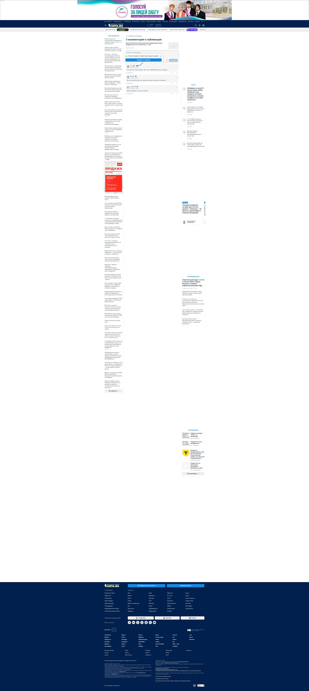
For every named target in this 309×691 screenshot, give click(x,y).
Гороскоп (165, 21)
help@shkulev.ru (115, 673)
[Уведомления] (199, 25)
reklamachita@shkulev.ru (183, 661)
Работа (169, 606)
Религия (169, 611)
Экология (188, 603)
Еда (129, 606)
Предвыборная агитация (112, 608)
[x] (150, 622)
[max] (146, 622)
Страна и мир (189, 601)
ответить (130, 72)
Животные (131, 608)
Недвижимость (117, 21)
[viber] (142, 622)
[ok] (137, 622)
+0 (172, 83)
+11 (172, 93)
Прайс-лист (108, 595)
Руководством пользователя (162, 668)
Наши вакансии (109, 603)
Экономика (188, 606)
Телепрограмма (151, 21)
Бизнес (130, 595)
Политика (170, 601)
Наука (150, 606)
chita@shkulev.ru (122, 671)
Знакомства (135, 21)
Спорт (187, 595)
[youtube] (154, 622)
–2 (176, 93)
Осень (169, 598)
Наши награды (109, 601)
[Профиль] (203, 25)
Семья (187, 593)
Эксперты (191, 21)
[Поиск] (196, 25)
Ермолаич (132, 76)
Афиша (159, 21)
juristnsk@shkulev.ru (141, 672)
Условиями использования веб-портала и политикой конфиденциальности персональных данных (178, 670)
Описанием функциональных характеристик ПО (166, 669)
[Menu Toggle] (106, 25)
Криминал (152, 595)
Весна (129, 598)
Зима (150, 593)
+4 (172, 72)
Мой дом (151, 603)
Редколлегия (182, 21)
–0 (176, 72)
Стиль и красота (190, 598)
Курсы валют (173, 21)
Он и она (169, 595)
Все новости (108, 21)
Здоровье (130, 611)
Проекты (197, 21)
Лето (150, 601)
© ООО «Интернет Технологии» (112, 685)
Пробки (203, 21)
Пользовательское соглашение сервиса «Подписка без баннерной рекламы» (173, 680)
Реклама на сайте (110, 593)
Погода (143, 21)
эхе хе (131, 65)
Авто (129, 593)
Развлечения (171, 608)
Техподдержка (109, 606)
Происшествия (171, 603)
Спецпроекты (189, 608)
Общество (170, 593)
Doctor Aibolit (133, 86)
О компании (108, 598)
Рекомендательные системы (162, 678)
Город (129, 601)
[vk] (133, 622)
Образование (152, 611)
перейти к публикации (135, 36)
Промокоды (127, 21)
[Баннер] (123, 29)
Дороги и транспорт (133, 603)
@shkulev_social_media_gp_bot (171, 662)
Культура (151, 598)
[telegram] (129, 622)
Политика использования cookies (163, 676)
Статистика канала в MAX (112, 611)
